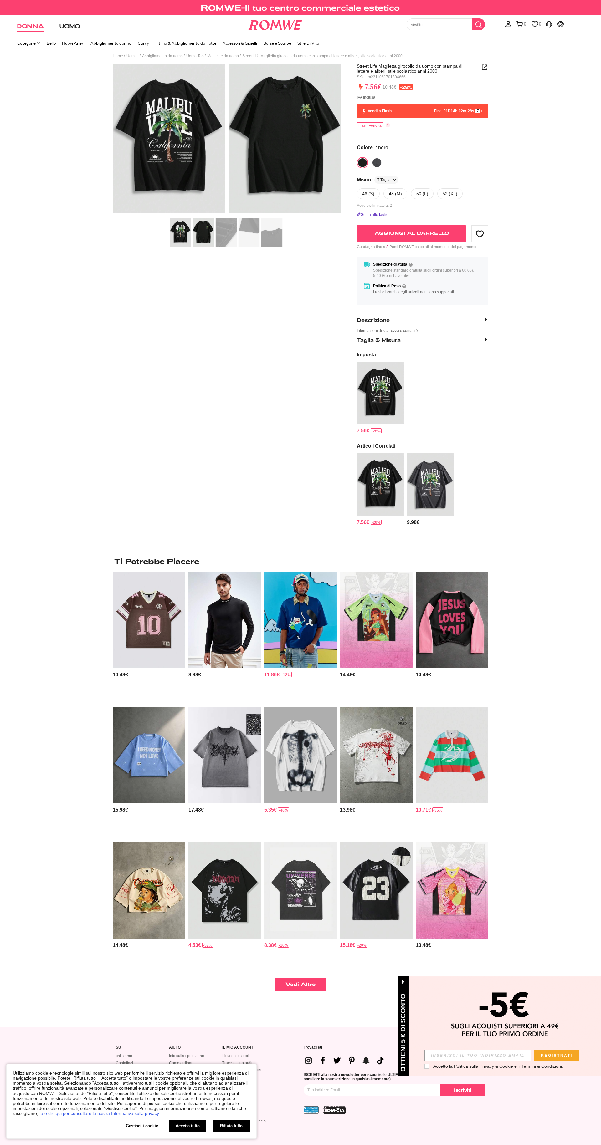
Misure (374, 179)
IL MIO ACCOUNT (237, 1048)
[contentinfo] (363, 430)
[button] (479, 233)
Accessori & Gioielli (240, 43)
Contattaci (124, 1063)
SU (118, 1048)
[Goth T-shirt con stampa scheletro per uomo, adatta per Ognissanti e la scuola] (300, 755)
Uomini (132, 56)
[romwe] (275, 24)
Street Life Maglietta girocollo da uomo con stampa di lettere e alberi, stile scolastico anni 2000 (409, 69)
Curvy (143, 43)
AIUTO (175, 1048)
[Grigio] (377, 162)
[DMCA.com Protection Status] (334, 1110)
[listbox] (508, 24)
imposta (366, 354)
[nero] (362, 162)
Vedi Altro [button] (300, 984)
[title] (300, 561)
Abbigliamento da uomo (162, 56)
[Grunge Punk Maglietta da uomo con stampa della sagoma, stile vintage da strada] (224, 890)
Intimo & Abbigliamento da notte (185, 43)
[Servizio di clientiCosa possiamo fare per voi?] (549, 24)
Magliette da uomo (223, 56)
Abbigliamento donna (110, 43)
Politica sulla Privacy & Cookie (483, 1066)
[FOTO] (227, 139)
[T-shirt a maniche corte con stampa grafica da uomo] (224, 755)
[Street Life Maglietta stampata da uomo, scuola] (430, 484)
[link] (300, 7)
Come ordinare (182, 1063)
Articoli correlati (376, 446)
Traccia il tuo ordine (239, 1063)
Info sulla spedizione (186, 1056)
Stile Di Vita (308, 43)
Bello (51, 43)
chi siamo (124, 1056)
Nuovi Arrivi (73, 43)
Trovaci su (313, 1048)
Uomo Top (195, 56)
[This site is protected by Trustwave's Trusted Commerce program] (311, 1110)
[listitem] (380, 398)
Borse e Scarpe (277, 43)
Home (118, 56)
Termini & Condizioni (541, 1066)
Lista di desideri (235, 1056)
